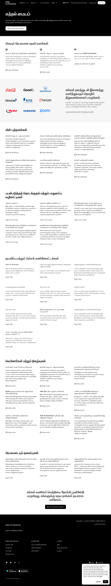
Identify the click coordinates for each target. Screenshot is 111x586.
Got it (105, 581)
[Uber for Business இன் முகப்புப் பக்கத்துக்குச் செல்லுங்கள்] (11, 3)
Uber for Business (13, 525)
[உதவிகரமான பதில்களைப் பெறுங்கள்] (75, 50)
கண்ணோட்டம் (22, 2)
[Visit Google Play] (11, 571)
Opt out (98, 581)
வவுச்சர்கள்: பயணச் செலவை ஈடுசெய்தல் (19, 367)
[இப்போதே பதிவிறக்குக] (7, 50)
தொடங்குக (101, 2)
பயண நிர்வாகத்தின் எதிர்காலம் (50, 160)
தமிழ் (92, 562)
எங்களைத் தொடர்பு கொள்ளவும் (79, 2)
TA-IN (67, 2)
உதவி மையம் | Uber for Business (85, 53)
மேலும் (53, 2)
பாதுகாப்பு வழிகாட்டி (12, 203)
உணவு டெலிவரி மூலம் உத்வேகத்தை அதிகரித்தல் (21, 53)
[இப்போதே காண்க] (41, 50)
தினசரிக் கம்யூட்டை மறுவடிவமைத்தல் (52, 53)
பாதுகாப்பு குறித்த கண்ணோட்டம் (50, 203)
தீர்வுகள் (33, 2)
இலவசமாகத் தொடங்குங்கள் (16, 28)
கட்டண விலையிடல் (44, 2)
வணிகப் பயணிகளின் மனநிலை (84, 160)
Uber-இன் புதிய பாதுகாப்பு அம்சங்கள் (52, 391)
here (101, 576)
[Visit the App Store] (23, 571)
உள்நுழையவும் (92, 2)
